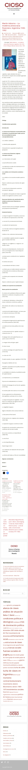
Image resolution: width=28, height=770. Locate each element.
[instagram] (8, 762)
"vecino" (4, 605)
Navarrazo (6, 692)
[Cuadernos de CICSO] (7, 486)
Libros (15, 34)
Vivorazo (11, 701)
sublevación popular (17, 699)
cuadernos (6, 628)
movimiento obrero (10, 684)
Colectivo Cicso (17, 615)
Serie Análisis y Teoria (8, 740)
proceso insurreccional (16, 697)
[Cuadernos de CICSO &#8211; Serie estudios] (18, 486)
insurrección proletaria (9, 665)
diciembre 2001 (8, 630)
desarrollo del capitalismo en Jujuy (15, 628)
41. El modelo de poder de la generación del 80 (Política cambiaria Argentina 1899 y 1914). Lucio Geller (13, 580)
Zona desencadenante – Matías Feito (11, 575)
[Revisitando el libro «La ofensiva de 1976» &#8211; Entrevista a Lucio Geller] (7, 502)
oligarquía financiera (13, 692)
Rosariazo (10, 699)
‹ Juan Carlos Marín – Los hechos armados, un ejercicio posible (5, 527)
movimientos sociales (15, 689)
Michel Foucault (16, 674)
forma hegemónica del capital (11, 645)
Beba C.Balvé (8, 615)
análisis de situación (7, 36)
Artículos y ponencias (7, 735)
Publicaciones (6, 733)
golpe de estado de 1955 (14, 660)
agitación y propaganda (13, 605)
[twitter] (2, 762)
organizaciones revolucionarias (10, 694)
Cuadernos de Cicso (7, 738)
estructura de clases (18, 39)
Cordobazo (16, 622)
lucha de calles (19, 667)
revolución (5, 699)
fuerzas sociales (14, 647)
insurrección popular (12, 663)
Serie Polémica (6, 745)
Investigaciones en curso (8, 749)
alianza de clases (11, 608)
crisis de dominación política (15, 38)
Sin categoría (6, 755)
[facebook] (5, 762)
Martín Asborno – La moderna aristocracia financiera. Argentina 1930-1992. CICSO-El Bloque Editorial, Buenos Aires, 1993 (14, 44)
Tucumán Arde (6, 701)
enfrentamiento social (7, 39)
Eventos (5, 730)
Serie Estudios (6, 743)
